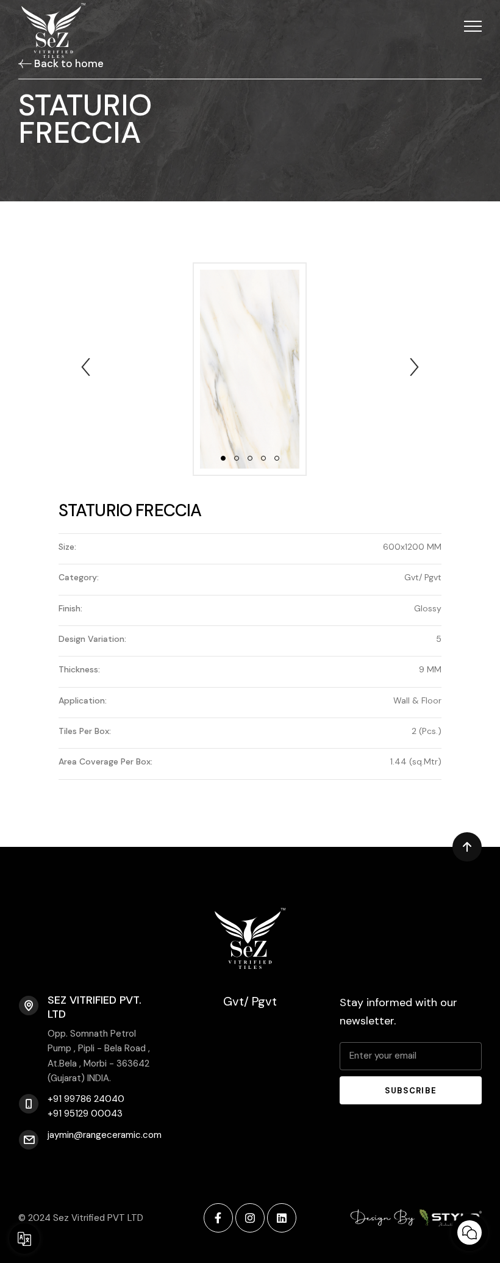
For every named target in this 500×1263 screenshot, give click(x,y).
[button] (473, 26)
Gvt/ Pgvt (250, 1001)
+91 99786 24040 (86, 1099)
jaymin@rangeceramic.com (105, 1135)
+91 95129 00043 (85, 1113)
